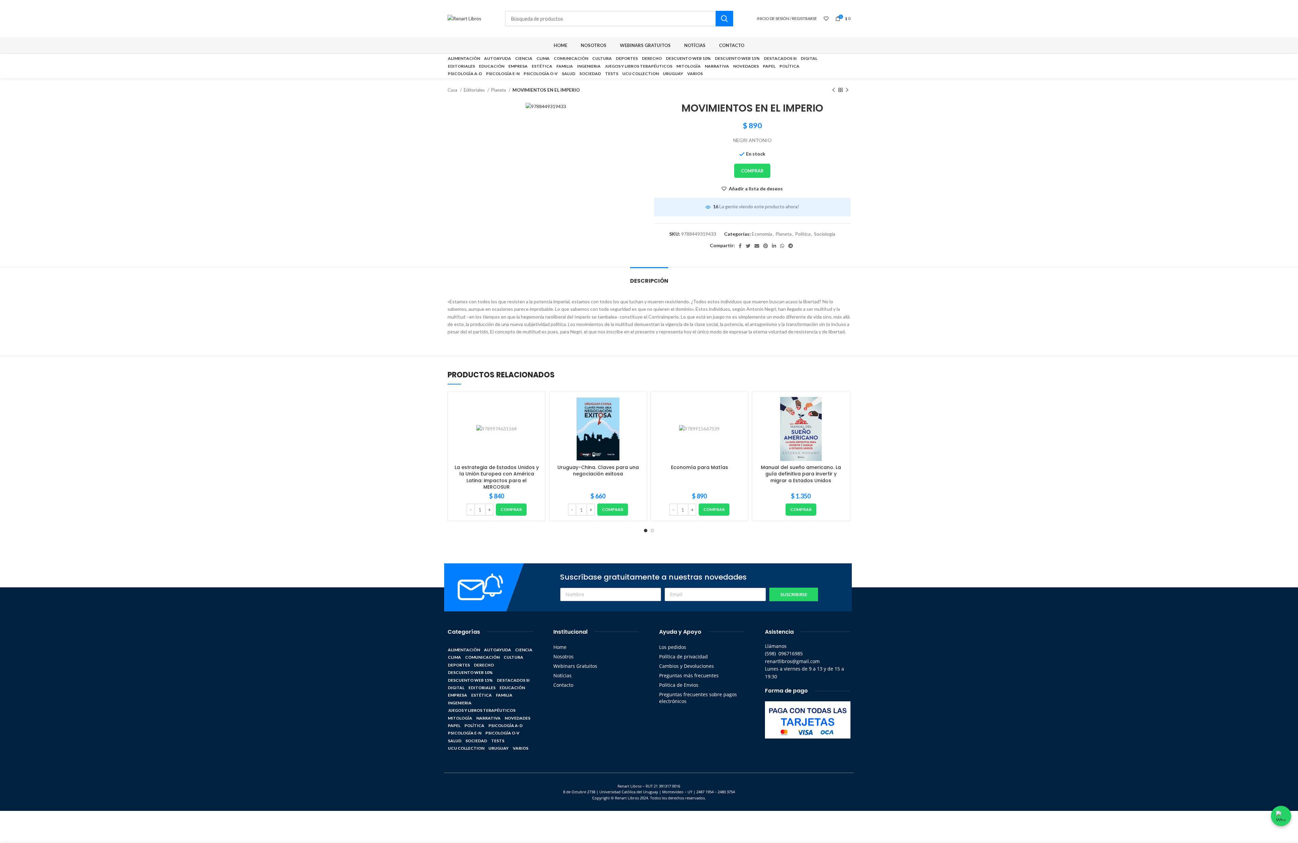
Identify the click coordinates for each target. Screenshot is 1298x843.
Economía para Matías (699, 467)
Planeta (499, 90)
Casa (453, 90)
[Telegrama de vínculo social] (790, 245)
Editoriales (475, 90)
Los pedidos (672, 647)
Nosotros (563, 656)
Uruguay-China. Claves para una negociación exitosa (598, 470)
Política (803, 234)
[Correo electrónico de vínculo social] (756, 245)
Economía (762, 234)
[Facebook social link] (740, 245)
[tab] (649, 277)
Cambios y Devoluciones (686, 666)
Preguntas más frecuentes (689, 675)
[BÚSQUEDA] (724, 18)
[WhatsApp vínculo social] (782, 245)
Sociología (824, 234)
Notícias (562, 675)
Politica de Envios (678, 685)
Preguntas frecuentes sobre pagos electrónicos (698, 697)
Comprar (752, 170)
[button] (511, 510)
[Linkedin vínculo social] (774, 245)
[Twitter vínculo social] (748, 245)
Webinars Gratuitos (575, 666)
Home (560, 647)
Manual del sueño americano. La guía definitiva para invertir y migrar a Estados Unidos (801, 474)
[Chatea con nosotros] (1281, 816)
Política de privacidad (683, 656)
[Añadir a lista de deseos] (535, 408)
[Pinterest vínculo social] (765, 245)
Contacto (563, 685)
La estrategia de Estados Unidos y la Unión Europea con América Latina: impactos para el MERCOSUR (497, 477)
